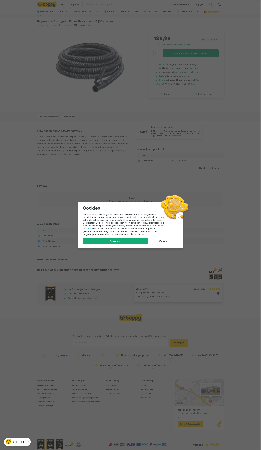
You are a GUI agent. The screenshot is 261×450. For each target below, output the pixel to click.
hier (89, 228)
